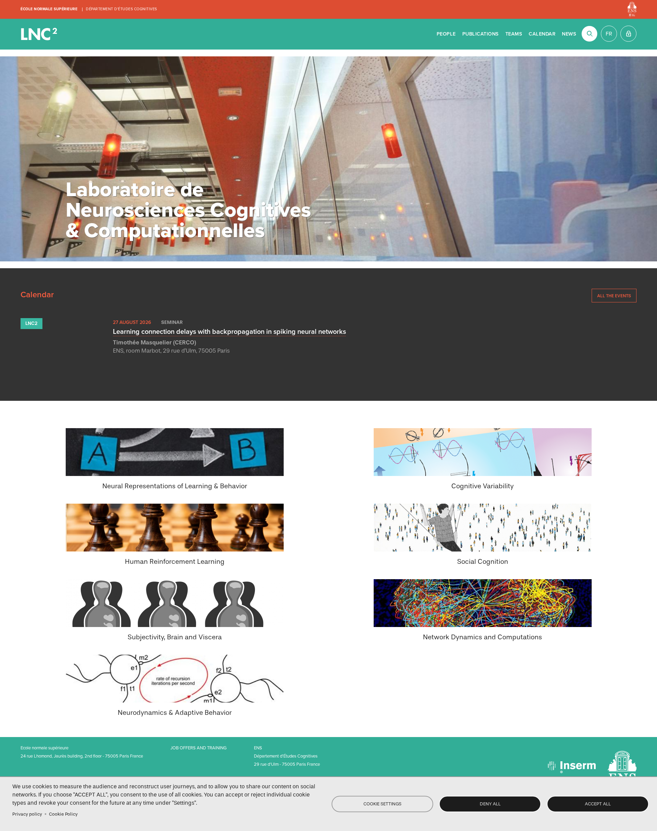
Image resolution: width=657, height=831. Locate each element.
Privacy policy (27, 814)
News (569, 34)
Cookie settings (382, 804)
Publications (480, 34)
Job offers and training (198, 748)
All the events (614, 295)
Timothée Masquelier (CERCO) (154, 342)
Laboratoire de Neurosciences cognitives (40, 34)
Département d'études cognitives (121, 9)
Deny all (490, 804)
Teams (514, 34)
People (446, 34)
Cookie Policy (63, 814)
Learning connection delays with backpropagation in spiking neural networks (229, 332)
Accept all (598, 804)
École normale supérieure (49, 9)
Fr (609, 33)
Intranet (628, 34)
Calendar (542, 34)
